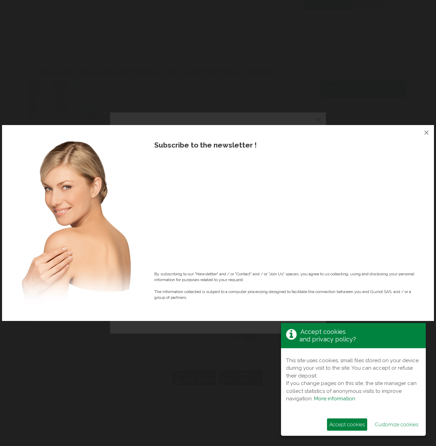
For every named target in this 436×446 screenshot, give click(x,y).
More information (334, 399)
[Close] (426, 132)
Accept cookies (347, 424)
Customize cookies (396, 424)
